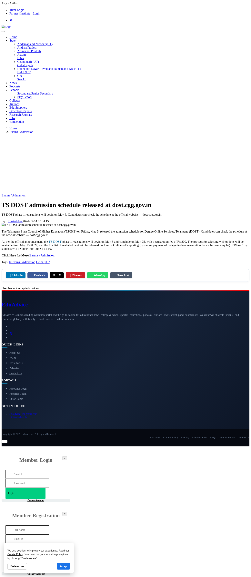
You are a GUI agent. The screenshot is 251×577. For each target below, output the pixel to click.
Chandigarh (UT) (28, 61)
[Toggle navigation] (3, 31)
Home (13, 37)
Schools (14, 90)
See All (21, 79)
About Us (14, 352)
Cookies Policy (227, 437)
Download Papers (20, 111)
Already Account (36, 573)
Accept (63, 566)
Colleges (14, 100)
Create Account (35, 500)
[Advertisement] (125, 164)
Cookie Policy (15, 554)
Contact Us (15, 373)
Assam (21, 54)
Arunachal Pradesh (29, 51)
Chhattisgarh (25, 65)
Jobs (12, 118)
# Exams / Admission (22, 262)
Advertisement (199, 437)
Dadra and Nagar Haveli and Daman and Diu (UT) (49, 68)
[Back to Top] (4, 441)
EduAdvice (15, 221)
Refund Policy (170, 437)
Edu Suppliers (18, 107)
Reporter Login (17, 393)
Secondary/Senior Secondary (35, 93)
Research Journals (20, 114)
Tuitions (14, 104)
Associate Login (18, 388)
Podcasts (14, 86)
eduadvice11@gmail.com (23, 414)
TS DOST (55, 241)
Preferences (17, 566)
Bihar (20, 58)
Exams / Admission (21, 132)
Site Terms (154, 437)
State (12, 40)
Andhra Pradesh (27, 47)
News (13, 83)
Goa (20, 75)
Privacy (185, 437)
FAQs (12, 357)
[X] (11, 20)
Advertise (14, 368)
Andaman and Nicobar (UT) (35, 44)
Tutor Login (16, 10)
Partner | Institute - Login (24, 13)
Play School (24, 97)
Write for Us (16, 363)
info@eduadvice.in (18, 417)
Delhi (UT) (24, 72)
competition (16, 121)
